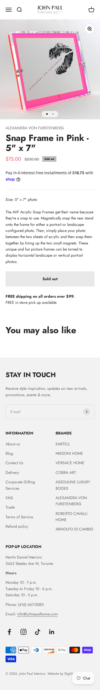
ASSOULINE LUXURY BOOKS (73, 485)
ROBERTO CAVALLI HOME (71, 516)
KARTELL (63, 444)
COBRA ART (66, 472)
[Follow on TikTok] (37, 632)
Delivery (12, 472)
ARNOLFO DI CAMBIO (74, 529)
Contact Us (14, 463)
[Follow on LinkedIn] (52, 632)
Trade (10, 507)
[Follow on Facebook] (9, 632)
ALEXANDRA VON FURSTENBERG (35, 128)
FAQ (9, 498)
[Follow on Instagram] (23, 632)
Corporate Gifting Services (20, 485)
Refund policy (17, 526)
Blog (9, 453)
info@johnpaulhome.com (37, 614)
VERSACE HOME (70, 463)
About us (13, 444)
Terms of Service (19, 517)
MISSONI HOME (69, 453)
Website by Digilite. (61, 673)
